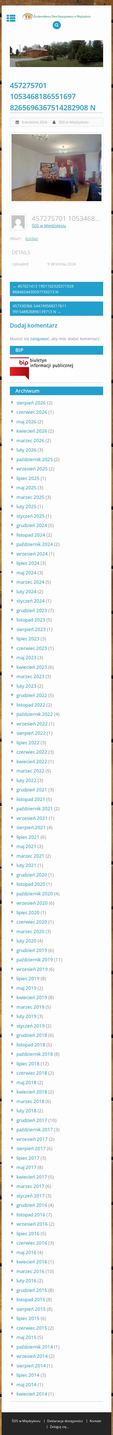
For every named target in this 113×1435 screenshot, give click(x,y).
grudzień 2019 (31, 950)
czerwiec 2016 (31, 1243)
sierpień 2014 (31, 1365)
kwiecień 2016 (31, 1261)
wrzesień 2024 (32, 554)
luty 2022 (26, 780)
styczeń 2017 (30, 1196)
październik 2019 (34, 959)
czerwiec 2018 (31, 1073)
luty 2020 (26, 941)
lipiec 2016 (27, 1233)
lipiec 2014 (27, 1375)
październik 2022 (34, 714)
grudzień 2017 (31, 1120)
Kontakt (95, 1421)
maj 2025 (26, 487)
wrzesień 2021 (32, 818)
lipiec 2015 (27, 1318)
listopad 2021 (30, 799)
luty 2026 (26, 450)
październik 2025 (34, 459)
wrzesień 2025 (32, 468)
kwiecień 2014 (31, 1394)
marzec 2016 (30, 1271)
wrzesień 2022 (32, 724)
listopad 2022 (30, 705)
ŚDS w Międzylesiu (74, 122)
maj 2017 (26, 1167)
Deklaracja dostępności (65, 1421)
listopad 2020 (30, 884)
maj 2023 (26, 657)
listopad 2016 (30, 1214)
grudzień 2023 (31, 610)
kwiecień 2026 (31, 431)
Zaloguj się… (59, 1426)
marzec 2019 (30, 1007)
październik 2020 (34, 893)
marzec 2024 (30, 582)
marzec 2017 (30, 1186)
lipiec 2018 (27, 1063)
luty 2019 (26, 1016)
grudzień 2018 (31, 1035)
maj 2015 (26, 1337)
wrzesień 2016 (32, 1224)
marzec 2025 (30, 497)
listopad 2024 (30, 535)
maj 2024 (26, 572)
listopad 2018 (30, 1044)
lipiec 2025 (27, 478)
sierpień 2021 (31, 827)
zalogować (39, 338)
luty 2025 (26, 506)
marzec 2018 (30, 1101)
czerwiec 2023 (31, 648)
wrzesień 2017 (32, 1139)
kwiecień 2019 (31, 997)
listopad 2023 (30, 620)
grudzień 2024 (31, 525)
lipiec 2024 (27, 563)
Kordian (31, 238)
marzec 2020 (30, 931)
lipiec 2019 (27, 978)
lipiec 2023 (27, 638)
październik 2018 (34, 1054)
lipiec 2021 (27, 837)
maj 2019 (26, 988)
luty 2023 (26, 686)
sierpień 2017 (31, 1148)
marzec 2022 (30, 771)
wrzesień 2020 (32, 903)
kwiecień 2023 (31, 667)
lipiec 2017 (27, 1158)
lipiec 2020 (27, 912)
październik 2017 (34, 1129)
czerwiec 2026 (31, 412)
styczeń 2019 (30, 1026)
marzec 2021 (30, 856)
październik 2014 (34, 1347)
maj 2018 (26, 1082)
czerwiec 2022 (31, 752)
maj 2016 (26, 1252)
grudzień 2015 (31, 1290)
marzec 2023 (30, 676)
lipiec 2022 (27, 742)
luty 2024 (26, 591)
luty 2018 (26, 1110)
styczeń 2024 (30, 601)
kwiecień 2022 (31, 761)
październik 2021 (34, 808)
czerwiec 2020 (31, 922)
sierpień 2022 (31, 733)
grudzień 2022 (31, 695)
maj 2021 (26, 846)
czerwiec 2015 (31, 1328)
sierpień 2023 (31, 629)
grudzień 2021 (31, 789)
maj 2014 (26, 1384)
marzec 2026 (30, 440)
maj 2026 (26, 421)
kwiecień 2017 (31, 1177)
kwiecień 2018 (31, 1092)
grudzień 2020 (31, 875)
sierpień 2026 (31, 403)
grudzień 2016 (31, 1205)
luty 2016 (26, 1280)
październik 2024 (34, 544)
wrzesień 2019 (32, 969)
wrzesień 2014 (32, 1356)
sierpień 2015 (31, 1309)
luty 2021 (26, 865)
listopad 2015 (30, 1299)
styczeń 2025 (30, 516)
